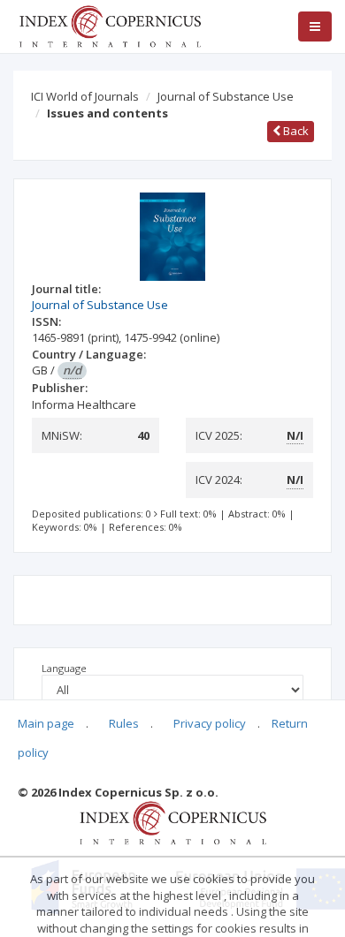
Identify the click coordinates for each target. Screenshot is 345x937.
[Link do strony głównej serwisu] (109, 25)
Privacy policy (209, 723)
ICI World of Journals (85, 96)
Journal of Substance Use (225, 96)
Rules (124, 723)
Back (294, 131)
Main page (46, 723)
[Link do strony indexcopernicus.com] (172, 822)
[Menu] (315, 26)
